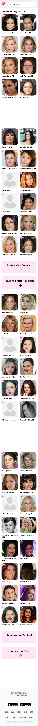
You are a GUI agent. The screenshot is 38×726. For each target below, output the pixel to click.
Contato (13, 717)
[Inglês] (6, 712)
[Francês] (19, 712)
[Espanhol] (12, 712)
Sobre (6, 717)
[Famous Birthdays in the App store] (12, 704)
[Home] (19, 694)
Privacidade (22, 717)
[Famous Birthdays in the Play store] (25, 704)
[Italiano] (25, 712)
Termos (31, 717)
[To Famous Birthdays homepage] (4, 4)
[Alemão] (31, 712)
